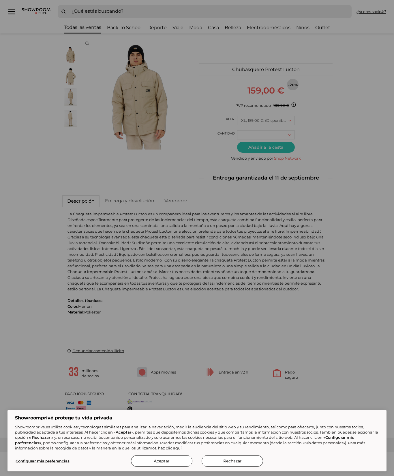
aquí (177, 448)
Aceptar (162, 461)
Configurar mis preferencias (43, 461)
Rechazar (232, 461)
